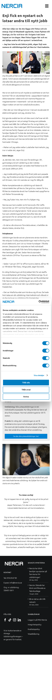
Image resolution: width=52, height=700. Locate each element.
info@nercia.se (16, 582)
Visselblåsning (33, 634)
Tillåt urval (26, 390)
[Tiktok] (9, 619)
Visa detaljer (39, 375)
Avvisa (26, 397)
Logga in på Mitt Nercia (37, 619)
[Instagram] (14, 619)
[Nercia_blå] (12, 4)
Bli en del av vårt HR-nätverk (37, 600)
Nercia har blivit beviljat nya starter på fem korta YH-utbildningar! (38, 572)
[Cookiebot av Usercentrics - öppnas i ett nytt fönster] (38, 301)
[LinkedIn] (19, 619)
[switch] (45, 351)
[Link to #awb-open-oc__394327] (46, 6)
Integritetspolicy (34, 624)
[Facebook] (5, 619)
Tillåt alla (26, 383)
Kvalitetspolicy (34, 629)
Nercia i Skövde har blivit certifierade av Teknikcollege (37, 588)
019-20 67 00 (12, 578)
